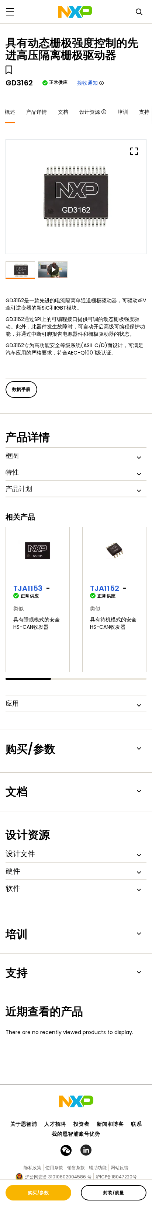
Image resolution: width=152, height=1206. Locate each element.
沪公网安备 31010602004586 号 (58, 1177)
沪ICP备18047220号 (116, 1177)
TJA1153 (27, 588)
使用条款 (54, 1167)
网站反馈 (119, 1167)
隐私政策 (32, 1167)
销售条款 (76, 1167)
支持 (144, 112)
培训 (123, 112)
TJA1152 (104, 588)
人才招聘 (55, 1124)
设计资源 (89, 112)
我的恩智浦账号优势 (76, 1134)
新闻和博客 (110, 1124)
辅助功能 (98, 1167)
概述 (10, 112)
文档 (63, 112)
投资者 (81, 1124)
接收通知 (87, 83)
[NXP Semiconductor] (75, 11)
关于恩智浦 (23, 1124)
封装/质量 (113, 1192)
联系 (136, 1124)
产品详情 (36, 112)
